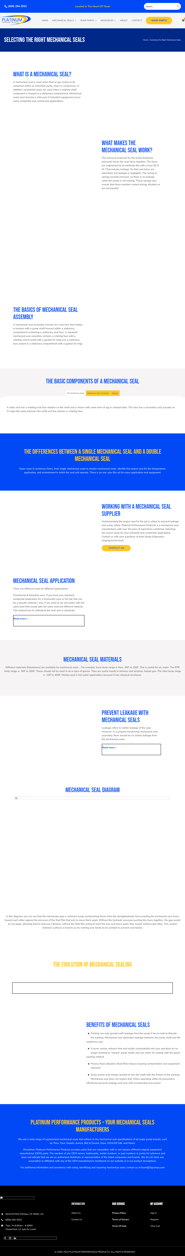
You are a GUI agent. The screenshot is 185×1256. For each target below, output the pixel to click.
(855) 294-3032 (14, 1219)
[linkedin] (15, 1238)
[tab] (76, 393)
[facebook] (5, 1238)
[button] (49, 618)
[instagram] (10, 1238)
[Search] (178, 6)
